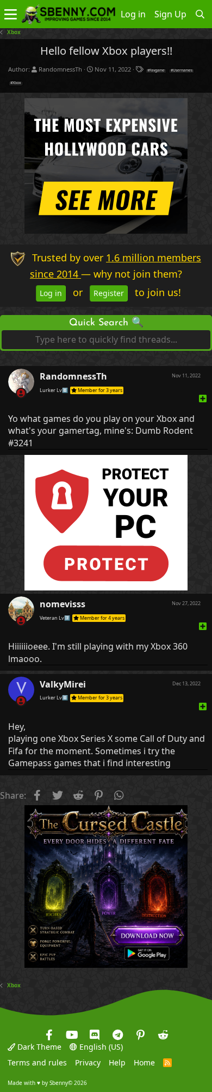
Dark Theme (38, 1047)
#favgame (156, 70)
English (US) (100, 1047)
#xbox (15, 83)
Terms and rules (37, 1062)
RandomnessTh (60, 69)
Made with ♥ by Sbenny (47, 1083)
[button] (10, 14)
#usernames (181, 70)
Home (144, 1062)
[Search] (200, 14)
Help (117, 1062)
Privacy (88, 1062)
